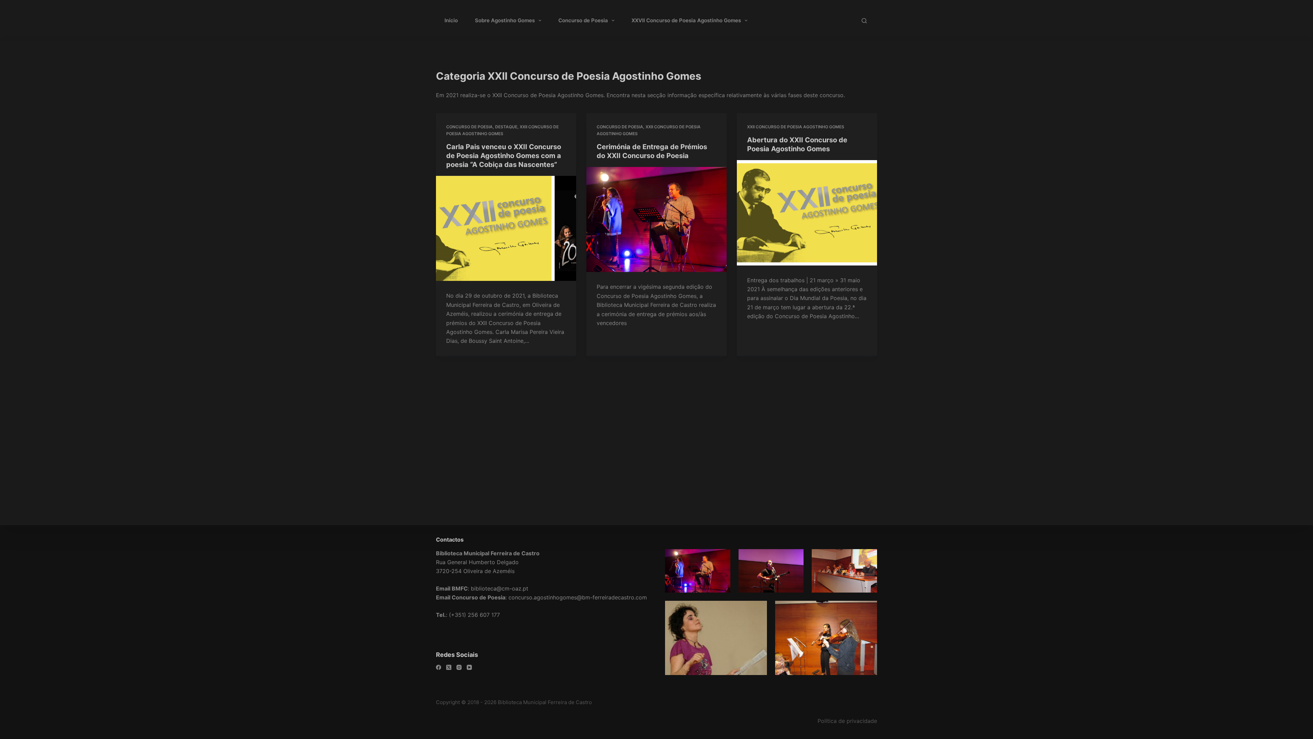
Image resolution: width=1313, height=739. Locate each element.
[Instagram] (459, 667)
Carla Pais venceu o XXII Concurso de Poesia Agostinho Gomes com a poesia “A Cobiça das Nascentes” (503, 156)
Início (451, 20)
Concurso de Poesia (583, 20)
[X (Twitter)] (448, 667)
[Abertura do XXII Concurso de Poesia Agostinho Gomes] (807, 212)
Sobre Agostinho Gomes (505, 20)
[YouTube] (469, 667)
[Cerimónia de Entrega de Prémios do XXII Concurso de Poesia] (656, 219)
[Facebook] (438, 667)
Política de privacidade (847, 720)
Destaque (506, 126)
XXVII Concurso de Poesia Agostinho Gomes (686, 20)
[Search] (864, 20)
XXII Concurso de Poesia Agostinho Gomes (795, 126)
